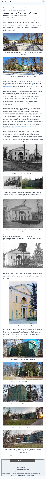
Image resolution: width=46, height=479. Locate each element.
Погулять (23, 10)
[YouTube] (10, 1)
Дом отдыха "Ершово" (16, 10)
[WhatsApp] (5, 1)
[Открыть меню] (43, 1)
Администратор (7, 17)
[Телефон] (8, 1)
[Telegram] (2, 1)
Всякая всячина (6, 10)
